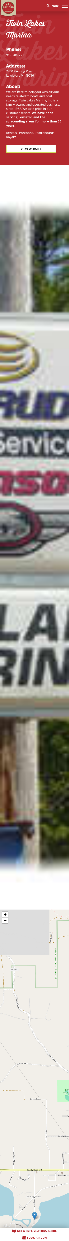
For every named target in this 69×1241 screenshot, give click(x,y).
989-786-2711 (16, 55)
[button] (34, 1216)
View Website (31, 149)
